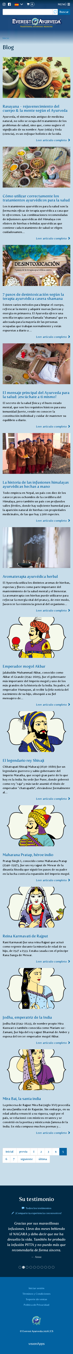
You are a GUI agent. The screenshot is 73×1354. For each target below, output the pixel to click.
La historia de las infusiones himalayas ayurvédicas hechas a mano (36, 484)
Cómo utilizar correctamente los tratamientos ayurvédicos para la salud (36, 198)
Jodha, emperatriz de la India (27, 1017)
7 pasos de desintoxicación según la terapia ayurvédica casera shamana (33, 296)
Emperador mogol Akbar (24, 666)
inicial (9, 1151)
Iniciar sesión (36, 1288)
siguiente (27, 1159)
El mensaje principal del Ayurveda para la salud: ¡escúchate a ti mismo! (36, 394)
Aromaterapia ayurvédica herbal (30, 576)
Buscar (64, 12)
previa (23, 1151)
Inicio (6, 38)
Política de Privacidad (36, 1304)
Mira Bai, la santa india (22, 1098)
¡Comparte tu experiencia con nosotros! (38, 1213)
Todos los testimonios (38, 1208)
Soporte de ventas (36, 1299)
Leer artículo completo (52, 140)
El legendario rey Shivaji (23, 760)
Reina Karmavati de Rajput (25, 936)
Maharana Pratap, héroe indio (28, 855)
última (43, 1159)
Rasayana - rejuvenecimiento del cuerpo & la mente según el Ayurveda (35, 108)
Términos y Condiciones (36, 1293)
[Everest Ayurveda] (36, 23)
